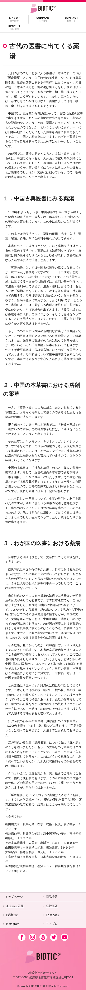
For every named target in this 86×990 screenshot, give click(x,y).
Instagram (12, 923)
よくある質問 (15, 906)
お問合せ (12, 914)
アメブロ (52, 923)
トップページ (14, 896)
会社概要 (52, 906)
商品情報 (52, 896)
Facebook (52, 914)
